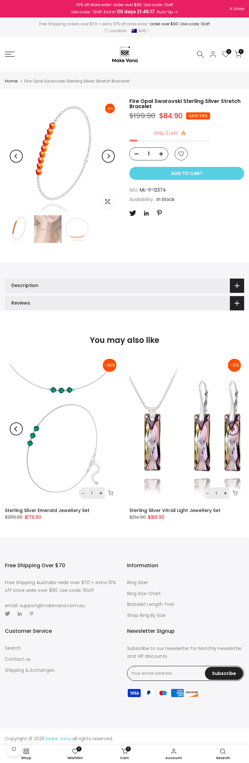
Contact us (17, 659)
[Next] (108, 156)
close (13, 9)
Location (118, 30)
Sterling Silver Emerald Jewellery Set (47, 510)
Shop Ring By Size (146, 615)
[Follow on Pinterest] (159, 213)
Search (13, 648)
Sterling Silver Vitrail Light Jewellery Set (174, 510)
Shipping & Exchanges (29, 670)
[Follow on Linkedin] (146, 213)
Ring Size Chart (144, 593)
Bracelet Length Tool (150, 604)
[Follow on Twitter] (132, 213)
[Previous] (16, 156)
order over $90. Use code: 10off (180, 24)
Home (11, 81)
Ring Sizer (137, 582)
